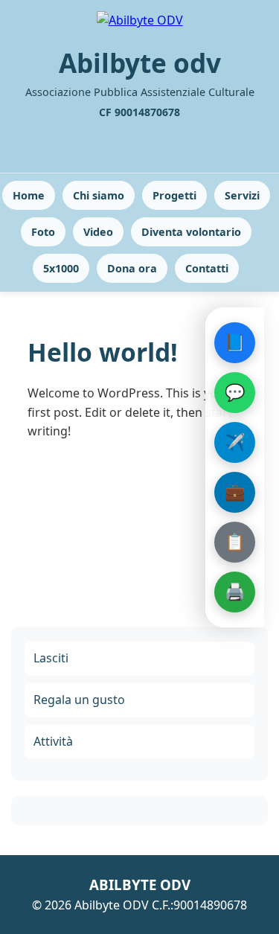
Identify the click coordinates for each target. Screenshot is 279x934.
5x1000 (61, 268)
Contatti (206, 268)
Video (98, 232)
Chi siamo (98, 195)
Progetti (174, 195)
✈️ (235, 441)
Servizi (242, 195)
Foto (43, 232)
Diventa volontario (191, 232)
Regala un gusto (79, 699)
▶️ (141, 885)
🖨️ (235, 591)
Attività (53, 741)
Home (29, 195)
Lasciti (50, 658)
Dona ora (132, 268)
